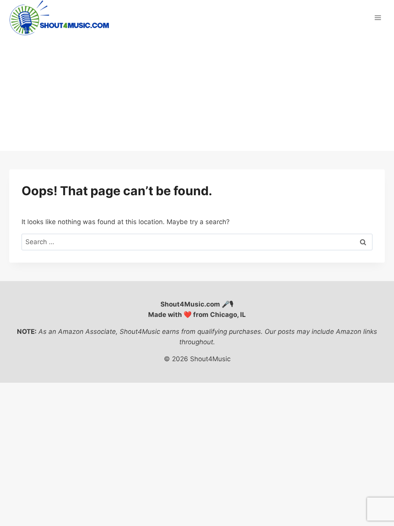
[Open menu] (378, 18)
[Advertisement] (197, 93)
